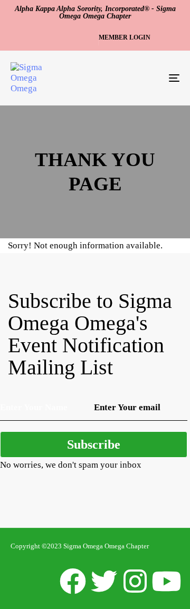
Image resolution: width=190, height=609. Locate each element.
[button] (129, 38)
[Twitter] (104, 581)
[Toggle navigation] (151, 78)
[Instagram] (135, 581)
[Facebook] (73, 581)
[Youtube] (166, 581)
